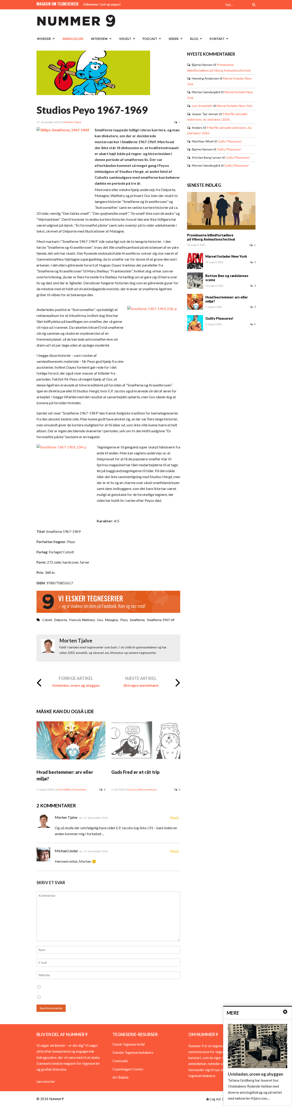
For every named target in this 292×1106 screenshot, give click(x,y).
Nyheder (44, 39)
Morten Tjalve (72, 122)
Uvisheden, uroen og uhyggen (76, 685)
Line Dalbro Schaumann (72, 789)
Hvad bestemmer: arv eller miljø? (226, 299)
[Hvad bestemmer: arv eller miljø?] (70, 758)
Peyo (124, 620)
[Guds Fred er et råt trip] (145, 758)
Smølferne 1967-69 (161, 620)
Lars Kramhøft (202, 106)
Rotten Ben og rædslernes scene (226, 278)
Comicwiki (120, 1061)
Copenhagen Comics (127, 1069)
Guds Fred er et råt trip (135, 772)
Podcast (150, 39)
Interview (99, 39)
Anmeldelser (72, 39)
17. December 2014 (95, 817)
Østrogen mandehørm (141, 685)
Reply (174, 817)
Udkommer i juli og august (102, 4)
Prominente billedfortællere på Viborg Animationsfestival (211, 237)
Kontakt (217, 39)
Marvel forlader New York (234, 106)
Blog (194, 39)
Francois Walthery (82, 620)
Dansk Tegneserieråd (128, 1044)
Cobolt (47, 620)
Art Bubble (120, 1077)
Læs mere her (45, 1081)
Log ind (215, 1099)
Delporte (60, 620)
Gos (100, 620)
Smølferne (137, 620)
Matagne (111, 620)
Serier (174, 39)
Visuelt (125, 39)
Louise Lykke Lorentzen (142, 789)
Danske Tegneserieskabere (132, 1052)
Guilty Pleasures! (229, 141)
